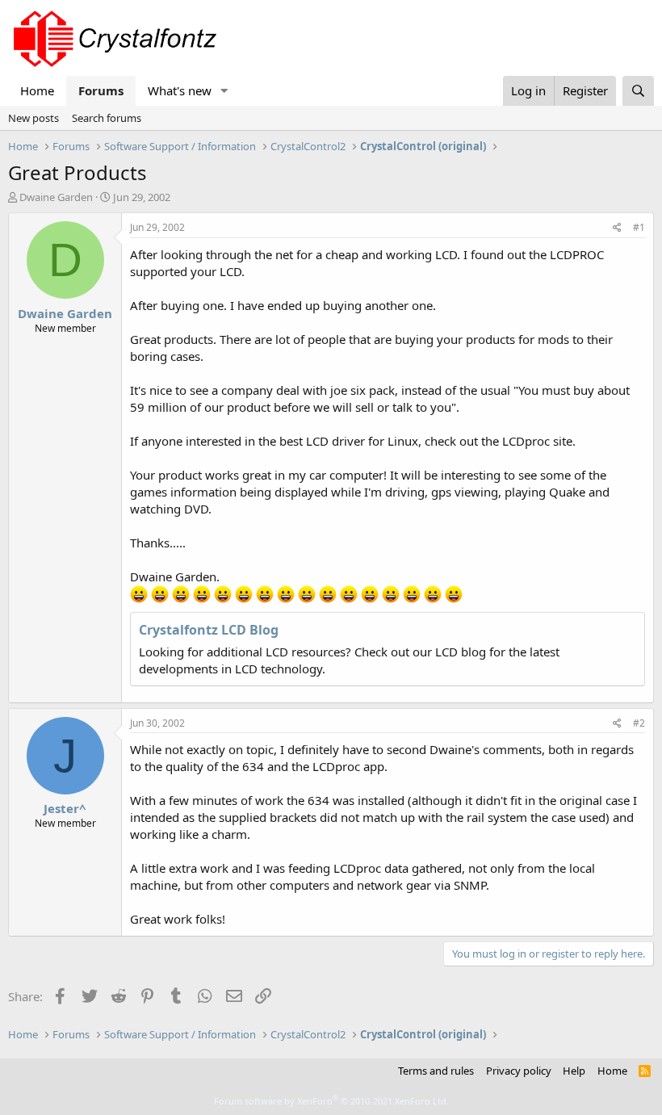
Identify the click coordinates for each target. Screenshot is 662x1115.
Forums (101, 90)
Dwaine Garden (56, 197)
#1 (639, 227)
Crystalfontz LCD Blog (209, 630)
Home (37, 90)
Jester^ (65, 808)
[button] (224, 91)
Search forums (106, 118)
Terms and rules (436, 1070)
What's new (180, 90)
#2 (639, 723)
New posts (33, 118)
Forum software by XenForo (331, 1101)
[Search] (638, 91)
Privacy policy (518, 1070)
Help (574, 1070)
